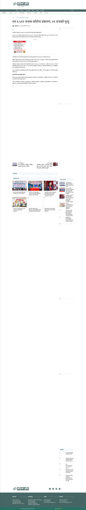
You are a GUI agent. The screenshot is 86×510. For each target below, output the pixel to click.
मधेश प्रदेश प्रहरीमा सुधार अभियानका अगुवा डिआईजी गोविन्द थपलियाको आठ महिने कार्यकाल (35, 210)
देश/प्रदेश (21, 10)
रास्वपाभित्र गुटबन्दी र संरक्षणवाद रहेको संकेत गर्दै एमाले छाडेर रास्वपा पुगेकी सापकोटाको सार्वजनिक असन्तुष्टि (50, 194)
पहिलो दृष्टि (17, 26)
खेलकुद (37, 10)
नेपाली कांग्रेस (35, 12)
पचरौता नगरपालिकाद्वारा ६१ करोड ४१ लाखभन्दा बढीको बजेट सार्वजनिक (19, 210)
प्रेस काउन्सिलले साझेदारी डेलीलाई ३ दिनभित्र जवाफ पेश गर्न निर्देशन (19, 192)
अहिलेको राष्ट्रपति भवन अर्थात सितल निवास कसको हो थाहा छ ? (70, 460)
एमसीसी (41, 12)
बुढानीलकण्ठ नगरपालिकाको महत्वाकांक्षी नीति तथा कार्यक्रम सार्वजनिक (49, 210)
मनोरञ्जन (33, 10)
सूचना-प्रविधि (28, 10)
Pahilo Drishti (60, 508)
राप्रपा (15, 12)
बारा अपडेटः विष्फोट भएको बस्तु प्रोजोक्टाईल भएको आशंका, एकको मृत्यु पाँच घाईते (69, 478)
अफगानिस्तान (10, 12)
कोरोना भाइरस (29, 12)
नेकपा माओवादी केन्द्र (21, 12)
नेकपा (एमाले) (46, 12)
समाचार (17, 10)
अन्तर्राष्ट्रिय (42, 10)
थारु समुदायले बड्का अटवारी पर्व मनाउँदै (69, 453)
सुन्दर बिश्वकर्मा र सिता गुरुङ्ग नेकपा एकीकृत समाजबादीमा (70, 471)
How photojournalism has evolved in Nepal (69, 466)
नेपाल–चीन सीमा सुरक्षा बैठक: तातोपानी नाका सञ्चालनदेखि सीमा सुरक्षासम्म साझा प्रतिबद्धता (35, 193)
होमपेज (14, 17)
